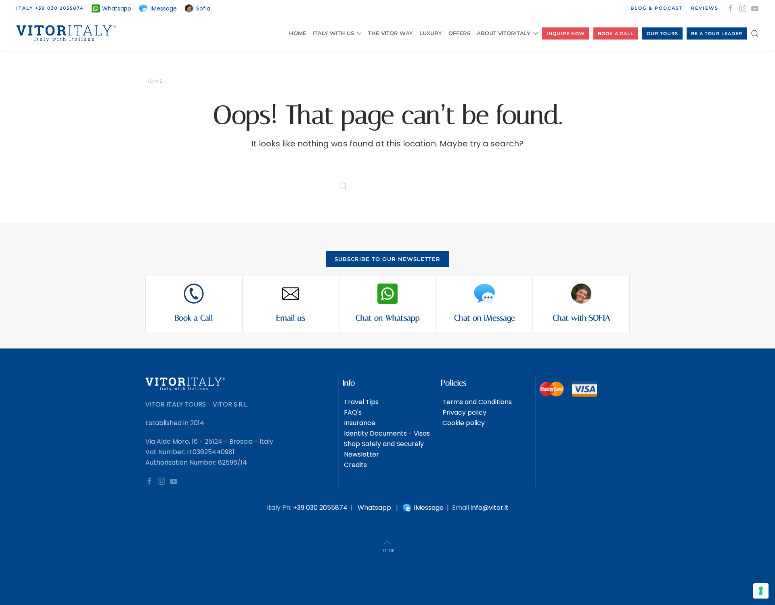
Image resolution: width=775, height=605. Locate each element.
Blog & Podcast (656, 8)
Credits (354, 464)
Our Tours (662, 33)
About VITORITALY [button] (503, 33)
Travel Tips (360, 402)
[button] (755, 33)
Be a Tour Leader (716, 33)
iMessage (428, 507)
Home (297, 33)
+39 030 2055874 (320, 507)
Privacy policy (463, 412)
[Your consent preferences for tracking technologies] (761, 591)
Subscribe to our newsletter (387, 259)
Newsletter (360, 454)
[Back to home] (67, 33)
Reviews (704, 8)
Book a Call (616, 33)
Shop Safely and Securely (383, 444)
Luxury (430, 33)
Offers (459, 33)
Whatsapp (374, 507)
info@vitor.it (490, 507)
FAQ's (352, 412)
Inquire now (566, 33)
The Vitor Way (390, 33)
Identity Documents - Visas (386, 433)
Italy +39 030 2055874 (50, 8)
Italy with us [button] (333, 33)
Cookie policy (463, 423)
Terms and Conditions (476, 402)
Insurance (358, 423)
